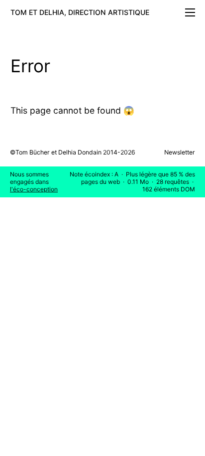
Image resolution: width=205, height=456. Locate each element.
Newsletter (179, 152)
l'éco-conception (34, 189)
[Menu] (190, 14)
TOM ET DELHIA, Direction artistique (79, 12)
